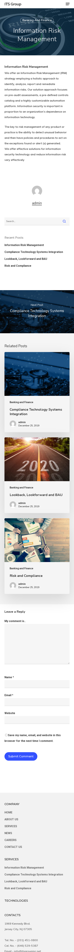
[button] (68, 4)
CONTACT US (13, 847)
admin (37, 203)
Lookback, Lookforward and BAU (25, 258)
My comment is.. (15, 621)
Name (9, 677)
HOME (8, 812)
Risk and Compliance (17, 265)
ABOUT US (11, 819)
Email (8, 695)
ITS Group (12, 4)
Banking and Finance (37, 20)
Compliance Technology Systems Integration (33, 252)
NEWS (8, 833)
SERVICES (10, 826)
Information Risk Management (24, 245)
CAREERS (10, 840)
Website (9, 713)
